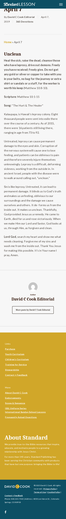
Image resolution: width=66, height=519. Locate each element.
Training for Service (16, 364)
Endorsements (13, 398)
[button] (61, 4)
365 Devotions (24, 21)
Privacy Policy (50, 489)
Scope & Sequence (15, 403)
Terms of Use (40, 492)
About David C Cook (16, 392)
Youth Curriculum (14, 354)
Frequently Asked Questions (21, 417)
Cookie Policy (53, 492)
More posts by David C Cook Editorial (33, 310)
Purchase (10, 349)
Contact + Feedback (16, 375)
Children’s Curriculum (17, 359)
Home (8, 42)
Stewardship (12, 369)
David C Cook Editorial (21, 16)
